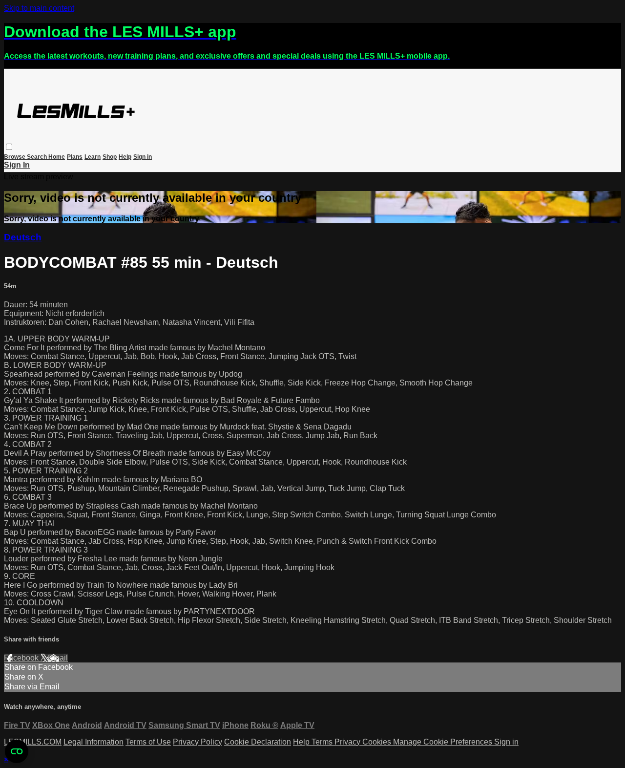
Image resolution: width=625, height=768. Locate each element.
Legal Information (93, 742)
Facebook (22, 658)
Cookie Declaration (257, 742)
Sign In (17, 165)
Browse (15, 156)
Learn (92, 156)
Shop (110, 156)
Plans (75, 156)
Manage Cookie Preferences (443, 742)
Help (125, 156)
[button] (9, 147)
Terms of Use (148, 742)
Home (56, 156)
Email (58, 658)
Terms (323, 742)
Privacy (348, 742)
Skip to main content (39, 8)
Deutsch (23, 237)
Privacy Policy (197, 742)
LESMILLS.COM (33, 742)
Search (37, 156)
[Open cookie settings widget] (16, 751)
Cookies (377, 742)
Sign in (142, 156)
